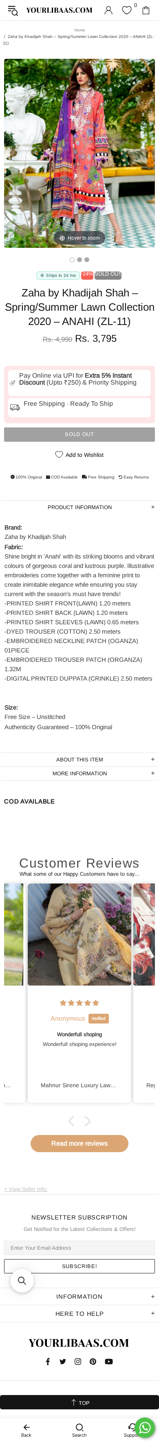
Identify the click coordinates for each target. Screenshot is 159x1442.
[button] (73, 1121)
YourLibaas (59, 10)
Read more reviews (79, 1143)
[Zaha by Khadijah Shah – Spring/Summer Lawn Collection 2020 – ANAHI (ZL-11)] (72, 259)
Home (79, 30)
